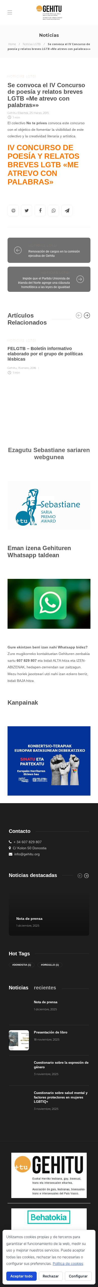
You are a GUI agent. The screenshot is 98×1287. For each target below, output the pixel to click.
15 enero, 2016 (27, 368)
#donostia (21, 964)
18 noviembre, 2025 (46, 1039)
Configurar (78, 1276)
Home (12, 44)
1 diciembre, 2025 (27, 925)
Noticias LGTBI (32, 44)
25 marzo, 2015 (39, 113)
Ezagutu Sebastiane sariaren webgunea (49, 453)
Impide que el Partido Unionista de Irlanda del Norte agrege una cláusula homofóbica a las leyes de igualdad (44, 283)
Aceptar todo (21, 1276)
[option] (49, 353)
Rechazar (51, 1276)
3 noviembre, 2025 (46, 1074)
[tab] (18, 988)
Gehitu (12, 368)
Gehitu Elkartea (18, 113)
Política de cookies (68, 1263)
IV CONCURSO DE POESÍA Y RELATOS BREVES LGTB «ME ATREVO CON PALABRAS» (43, 164)
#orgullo (50, 964)
